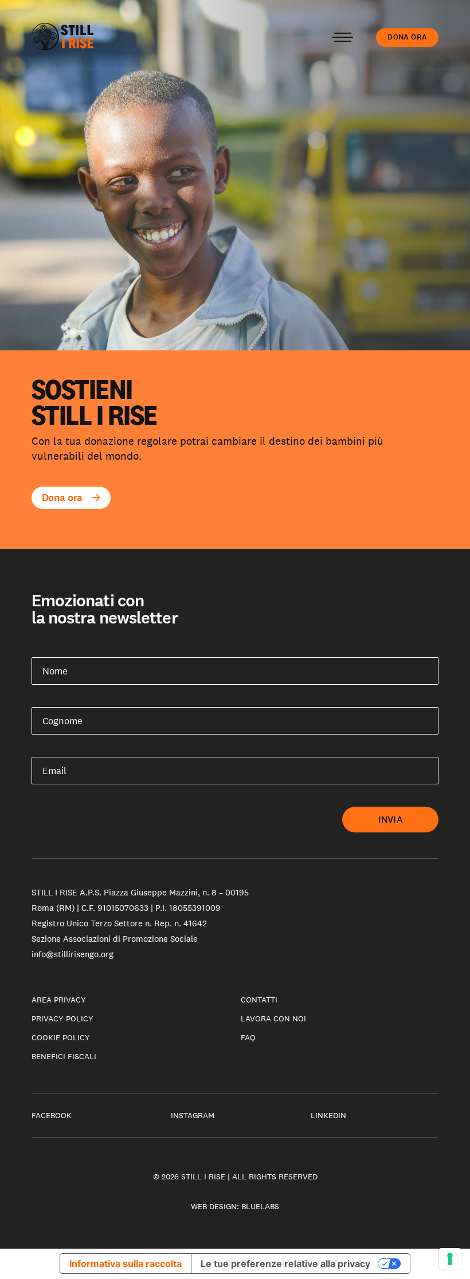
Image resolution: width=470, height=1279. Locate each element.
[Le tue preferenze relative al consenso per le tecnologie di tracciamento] (450, 1259)
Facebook (52, 1115)
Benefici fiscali (64, 1056)
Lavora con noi (273, 1018)
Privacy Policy (62, 1018)
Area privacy (59, 999)
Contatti (259, 999)
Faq (248, 1037)
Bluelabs (260, 1206)
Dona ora (407, 37)
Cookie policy (61, 1037)
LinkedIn (328, 1115)
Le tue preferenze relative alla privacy (285, 1263)
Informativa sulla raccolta (125, 1263)
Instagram (192, 1115)
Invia (390, 820)
